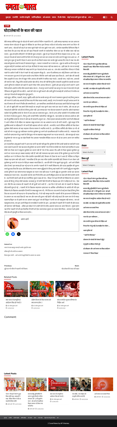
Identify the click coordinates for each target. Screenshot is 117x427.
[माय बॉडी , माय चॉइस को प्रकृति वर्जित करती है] (80, 384)
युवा (74, 388)
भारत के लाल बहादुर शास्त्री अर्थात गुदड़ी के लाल (17, 247)
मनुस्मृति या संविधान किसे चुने (91, 129)
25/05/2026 (107, 397)
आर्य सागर (76, 399)
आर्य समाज (98, 388)
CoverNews (53, 423)
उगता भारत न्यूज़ (11, 388)
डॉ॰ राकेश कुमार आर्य (12, 306)
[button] (111, 17)
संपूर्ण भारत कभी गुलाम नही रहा (76, 17)
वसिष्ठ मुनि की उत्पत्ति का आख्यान (13, 251)
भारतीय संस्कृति (25, 17)
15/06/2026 (40, 409)
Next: (70, 267)
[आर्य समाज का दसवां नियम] (103, 384)
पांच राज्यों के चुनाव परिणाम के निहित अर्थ (67, 301)
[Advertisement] (97, 39)
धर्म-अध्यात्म (46, 17)
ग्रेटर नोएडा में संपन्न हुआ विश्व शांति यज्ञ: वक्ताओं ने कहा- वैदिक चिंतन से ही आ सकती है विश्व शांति (96, 66)
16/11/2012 (17, 36)
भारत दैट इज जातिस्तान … (91, 102)
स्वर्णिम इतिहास (36, 17)
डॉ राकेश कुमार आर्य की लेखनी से (14, 291)
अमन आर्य (8, 36)
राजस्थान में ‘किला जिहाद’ (90, 139)
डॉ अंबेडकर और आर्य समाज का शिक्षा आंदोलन (96, 134)
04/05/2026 (62, 308)
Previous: (15, 267)
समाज (54, 17)
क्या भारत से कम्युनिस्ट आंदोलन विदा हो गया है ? (13, 301)
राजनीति (15, 17)
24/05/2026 (36, 308)
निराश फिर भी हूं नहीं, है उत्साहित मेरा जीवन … (96, 111)
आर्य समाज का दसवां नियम (91, 93)
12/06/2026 (11, 308)
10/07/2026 (18, 404)
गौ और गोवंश (61, 17)
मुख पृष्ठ (8, 17)
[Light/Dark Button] (105, 17)
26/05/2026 (84, 399)
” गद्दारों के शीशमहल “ (89, 120)
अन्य (89, 17)
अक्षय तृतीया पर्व (87, 116)
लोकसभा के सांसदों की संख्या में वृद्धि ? (94, 125)
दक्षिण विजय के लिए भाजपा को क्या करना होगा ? (41, 301)
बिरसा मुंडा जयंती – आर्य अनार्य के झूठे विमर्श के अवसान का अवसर (22, 255)
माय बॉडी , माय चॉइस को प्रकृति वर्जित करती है (96, 88)
